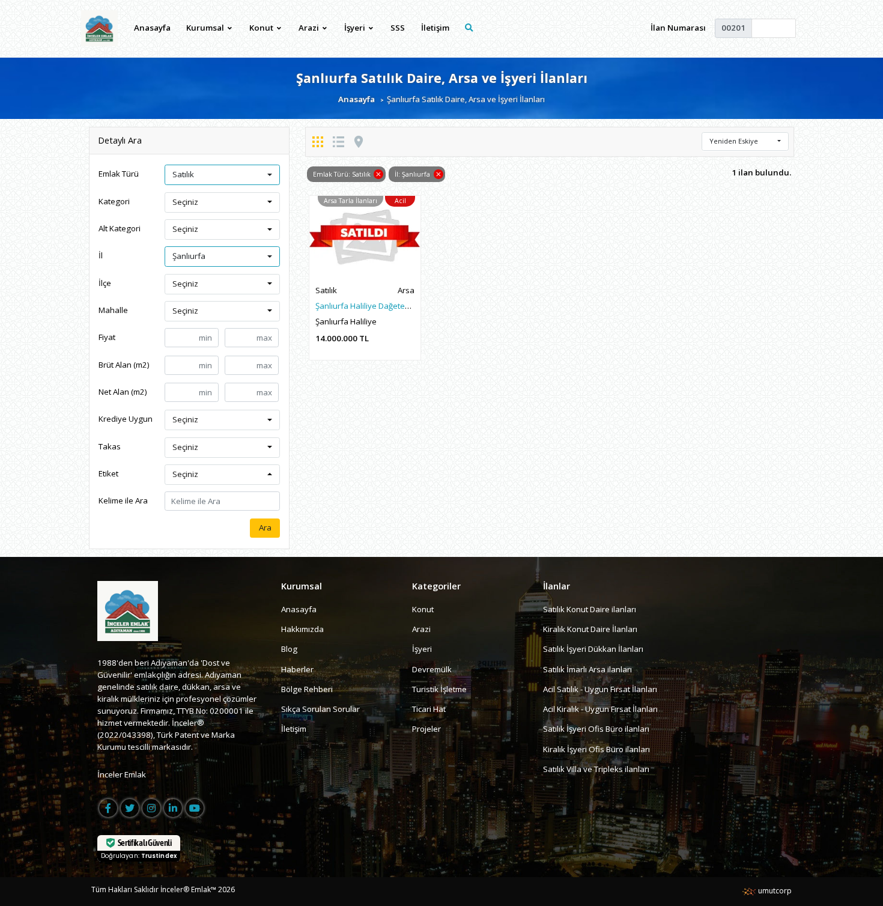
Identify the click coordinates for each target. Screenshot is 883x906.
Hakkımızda (302, 629)
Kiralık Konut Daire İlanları (590, 629)
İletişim (435, 27)
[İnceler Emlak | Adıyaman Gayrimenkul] (99, 28)
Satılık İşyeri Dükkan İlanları (593, 648)
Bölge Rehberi (307, 689)
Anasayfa (152, 27)
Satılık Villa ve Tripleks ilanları (596, 769)
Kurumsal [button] (206, 27)
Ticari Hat (429, 709)
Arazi (421, 629)
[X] (130, 808)
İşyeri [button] (355, 27)
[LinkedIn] (173, 808)
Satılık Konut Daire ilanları (589, 609)
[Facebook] (108, 808)
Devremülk (432, 669)
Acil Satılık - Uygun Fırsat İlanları (600, 689)
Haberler (297, 669)
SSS (397, 27)
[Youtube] (195, 808)
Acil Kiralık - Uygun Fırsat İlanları (600, 709)
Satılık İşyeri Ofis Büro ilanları (596, 728)
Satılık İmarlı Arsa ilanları (587, 669)
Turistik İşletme (439, 689)
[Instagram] (151, 808)
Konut (423, 609)
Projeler (426, 728)
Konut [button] (262, 27)
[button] (222, 175)
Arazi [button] (310, 27)
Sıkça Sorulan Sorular (320, 709)
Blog (289, 648)
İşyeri (422, 648)
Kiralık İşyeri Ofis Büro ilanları (596, 749)
